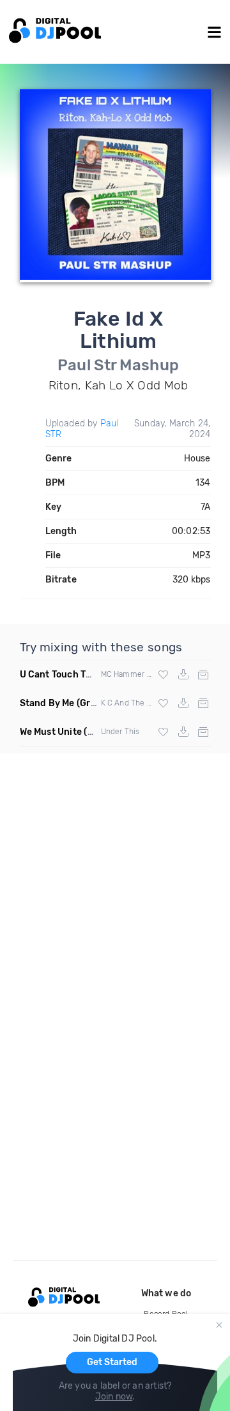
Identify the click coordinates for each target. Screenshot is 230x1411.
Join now (114, 1396)
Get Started (112, 1362)
